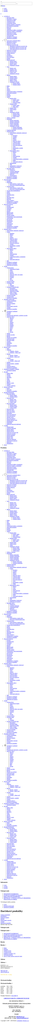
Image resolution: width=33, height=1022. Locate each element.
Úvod (5, 904)
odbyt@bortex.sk (5, 972)
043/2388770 (14, 995)
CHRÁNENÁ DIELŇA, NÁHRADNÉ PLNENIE (16, 998)
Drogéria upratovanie (9, 906)
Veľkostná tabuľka (8, 955)
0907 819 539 (4, 970)
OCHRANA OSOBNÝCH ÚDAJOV (13, 935)
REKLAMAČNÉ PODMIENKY (12, 936)
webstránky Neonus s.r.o (23, 1020)
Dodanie (6, 949)
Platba (5, 948)
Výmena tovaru (7, 952)
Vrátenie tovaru (7, 950)
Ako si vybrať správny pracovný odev (13, 956)
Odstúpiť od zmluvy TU (10, 953)
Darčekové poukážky (9, 907)
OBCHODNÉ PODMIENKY (11, 933)
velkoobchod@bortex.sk (22, 1018)
